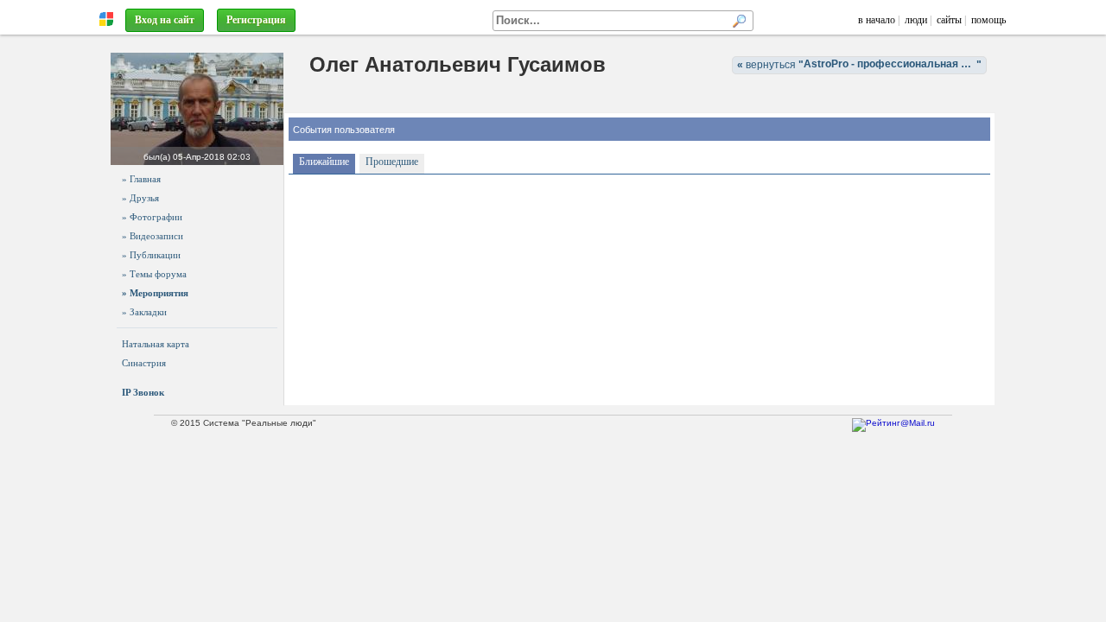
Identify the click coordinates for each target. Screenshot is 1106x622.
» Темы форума (154, 274)
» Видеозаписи (152, 236)
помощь (988, 20)
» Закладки (144, 312)
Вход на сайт (164, 20)
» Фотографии (152, 217)
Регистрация (256, 20)
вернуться (862, 64)
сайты (949, 20)
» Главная (141, 179)
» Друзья (140, 198)
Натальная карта (155, 344)
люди (916, 20)
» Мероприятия (155, 293)
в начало (876, 20)
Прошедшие (391, 162)
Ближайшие (324, 162)
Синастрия (144, 363)
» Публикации (151, 255)
